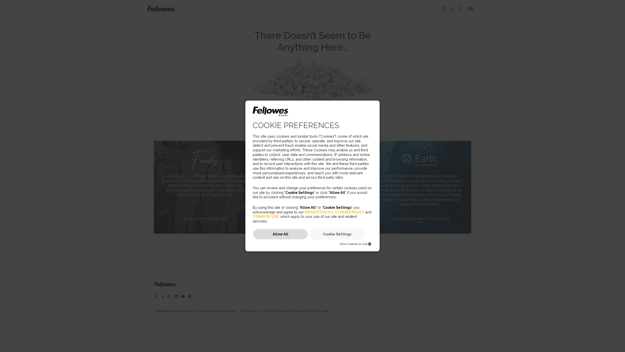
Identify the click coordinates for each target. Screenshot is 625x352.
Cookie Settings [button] (337, 234)
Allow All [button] (280, 234)
